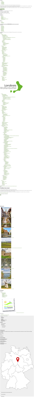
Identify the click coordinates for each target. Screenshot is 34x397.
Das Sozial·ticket (4, 38)
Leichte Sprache (2, 22)
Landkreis (2, 105)
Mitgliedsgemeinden (4, 48)
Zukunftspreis (6, 163)
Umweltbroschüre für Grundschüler (7, 165)
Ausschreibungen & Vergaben (5, 95)
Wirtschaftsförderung (6, 171)
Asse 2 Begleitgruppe (4, 109)
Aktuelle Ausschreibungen (5, 36)
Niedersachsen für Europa (4, 79)
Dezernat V (4, 59)
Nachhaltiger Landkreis (4, 106)
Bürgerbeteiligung (4, 73)
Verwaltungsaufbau (4, 116)
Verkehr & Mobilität (5, 70)
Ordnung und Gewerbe (6, 145)
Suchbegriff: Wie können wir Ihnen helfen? (4, 10)
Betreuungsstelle (5, 147)
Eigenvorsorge (4, 42)
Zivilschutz (4, 45)
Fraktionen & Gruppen (4, 181)
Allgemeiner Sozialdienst (6, 150)
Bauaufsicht (5, 128)
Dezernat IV (4, 118)
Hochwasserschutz (5, 104)
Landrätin (3, 46)
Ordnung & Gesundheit (5, 68)
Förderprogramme (6, 161)
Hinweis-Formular (3, 320)
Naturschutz (5, 160)
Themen (3, 66)
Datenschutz (2, 319)
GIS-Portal (4, 75)
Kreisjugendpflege (5, 139)
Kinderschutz (5, 140)
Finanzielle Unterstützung (6, 136)
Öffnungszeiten (3, 112)
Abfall (4, 159)
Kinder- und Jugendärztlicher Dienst (7, 151)
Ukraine (3, 41)
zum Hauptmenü (2, 2)
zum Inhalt (2, 1)
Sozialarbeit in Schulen (6, 141)
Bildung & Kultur (4, 67)
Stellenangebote (3, 100)
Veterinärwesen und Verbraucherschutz (7, 146)
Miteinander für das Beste (4, 107)
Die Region (5, 172)
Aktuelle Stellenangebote (5, 54)
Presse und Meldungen (4, 94)
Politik (1, 180)
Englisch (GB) (2, 27)
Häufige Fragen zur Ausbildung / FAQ (6, 115)
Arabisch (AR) (2, 26)
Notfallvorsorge (3, 101)
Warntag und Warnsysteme (5, 103)
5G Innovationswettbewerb (6, 174)
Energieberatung (6, 162)
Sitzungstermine (3, 78)
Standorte (3, 52)
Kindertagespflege (6, 138)
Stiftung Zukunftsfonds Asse (4, 49)
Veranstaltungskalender (4, 35)
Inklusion (4, 99)
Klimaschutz (2, 18)
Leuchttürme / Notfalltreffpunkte (6, 43)
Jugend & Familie (4, 134)
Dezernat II (4, 117)
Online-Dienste (4, 72)
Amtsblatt (3, 40)
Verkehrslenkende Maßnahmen (7, 168)
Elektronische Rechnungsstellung (5, 122)
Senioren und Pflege (6, 155)
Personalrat (4, 121)
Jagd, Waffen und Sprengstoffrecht (7, 144)
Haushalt (3, 62)
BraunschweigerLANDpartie (6, 173)
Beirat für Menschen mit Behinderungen (6, 97)
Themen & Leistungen (3, 125)
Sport (4, 133)
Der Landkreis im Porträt (4, 47)
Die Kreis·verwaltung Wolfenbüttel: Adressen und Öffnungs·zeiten (9, 37)
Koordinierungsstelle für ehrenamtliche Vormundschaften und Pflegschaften (12, 135)
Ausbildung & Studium (5, 55)
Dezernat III (4, 58)
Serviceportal (4, 74)
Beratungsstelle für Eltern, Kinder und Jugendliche (8, 137)
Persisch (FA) (2, 28)
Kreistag (3, 76)
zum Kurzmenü (2, 3)
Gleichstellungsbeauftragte (4, 63)
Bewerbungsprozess (5, 114)
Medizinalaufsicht (5, 149)
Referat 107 (4, 120)
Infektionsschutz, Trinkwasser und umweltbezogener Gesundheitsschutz (10, 148)
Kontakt (3, 51)
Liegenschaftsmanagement (6, 130)
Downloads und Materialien (7, 164)
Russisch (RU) (2, 29)
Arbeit (4, 158)
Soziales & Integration (5, 69)
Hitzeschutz (4, 44)
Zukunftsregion (3, 80)
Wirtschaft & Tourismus (3, 292)
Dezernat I (4, 57)
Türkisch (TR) (2, 30)
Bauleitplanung (5, 129)
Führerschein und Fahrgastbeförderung (7, 167)
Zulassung (2, 17)
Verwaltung (2, 50)
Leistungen (3, 71)
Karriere (3, 113)
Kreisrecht (3, 64)
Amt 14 (4, 61)
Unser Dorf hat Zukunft (6, 131)
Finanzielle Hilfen (5, 154)
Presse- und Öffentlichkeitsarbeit (5, 65)
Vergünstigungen (5, 156)
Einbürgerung (6, 143)
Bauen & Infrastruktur (5, 126)
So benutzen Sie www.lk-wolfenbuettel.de (7, 39)
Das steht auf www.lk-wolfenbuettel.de (6, 98)
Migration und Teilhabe (6, 157)
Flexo (4, 169)
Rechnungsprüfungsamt (4, 123)
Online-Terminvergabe (4, 53)
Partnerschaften (3, 108)
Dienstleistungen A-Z (3, 19)
